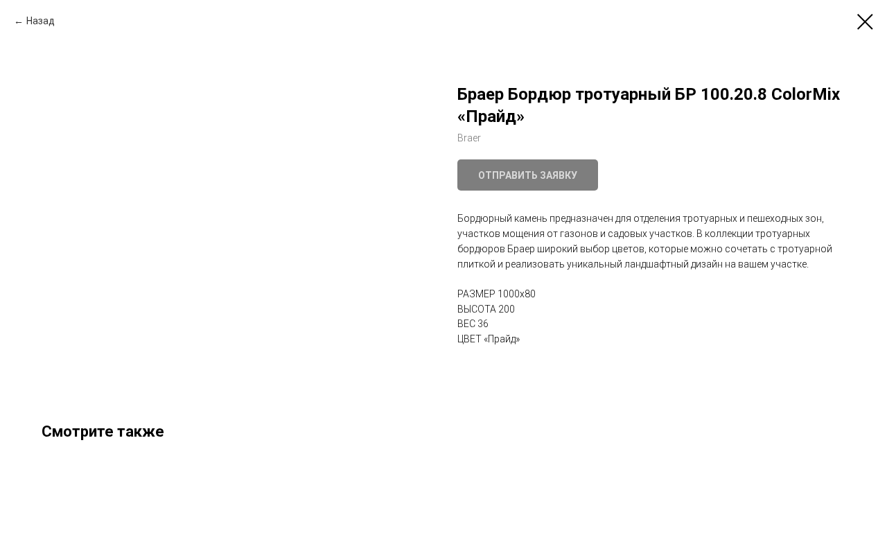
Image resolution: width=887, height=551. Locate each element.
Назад (40, 20)
